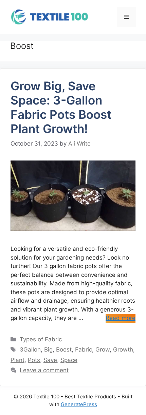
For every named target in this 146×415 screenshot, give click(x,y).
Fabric (83, 349)
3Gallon (30, 349)
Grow (102, 349)
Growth (123, 349)
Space (68, 360)
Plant (17, 360)
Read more (120, 318)
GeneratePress (79, 404)
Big (48, 349)
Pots (34, 360)
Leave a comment (44, 370)
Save (50, 360)
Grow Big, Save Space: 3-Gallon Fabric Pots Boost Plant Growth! (61, 107)
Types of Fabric (41, 339)
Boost (64, 349)
